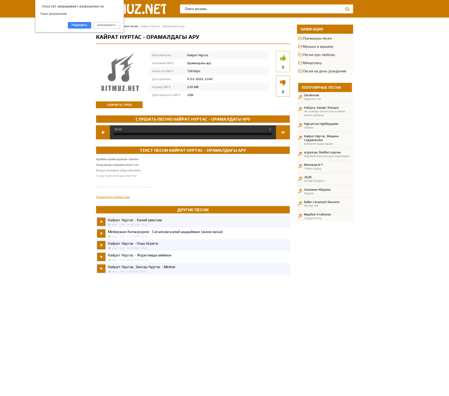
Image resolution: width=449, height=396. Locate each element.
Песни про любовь (319, 54)
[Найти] (347, 9)
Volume (283, 132)
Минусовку (312, 63)
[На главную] (131, 9)
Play (103, 132)
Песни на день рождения (324, 71)
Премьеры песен (317, 38)
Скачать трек (119, 105)
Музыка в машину (318, 46)
